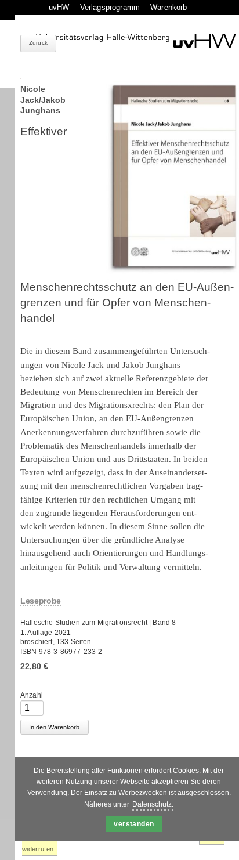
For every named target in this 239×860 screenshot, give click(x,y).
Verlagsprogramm (110, 7)
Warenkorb (168, 7)
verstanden (134, 824)
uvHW (59, 7)
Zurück (38, 42)
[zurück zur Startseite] (135, 41)
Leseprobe (40, 601)
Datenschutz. (152, 804)
